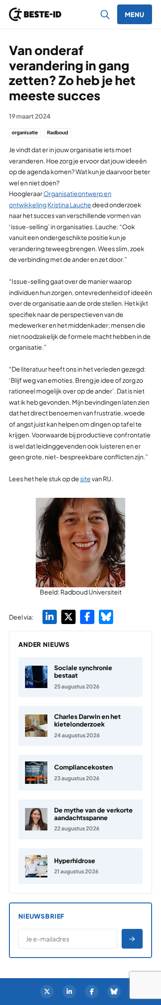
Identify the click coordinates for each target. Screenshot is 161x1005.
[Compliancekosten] (80, 773)
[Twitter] (47, 991)
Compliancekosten (83, 767)
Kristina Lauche (69, 205)
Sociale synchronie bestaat (83, 671)
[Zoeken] (105, 14)
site (85, 479)
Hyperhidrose (74, 860)
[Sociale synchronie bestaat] (80, 677)
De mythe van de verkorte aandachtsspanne (93, 813)
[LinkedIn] (69, 991)
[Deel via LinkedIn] (49, 617)
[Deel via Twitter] (68, 617)
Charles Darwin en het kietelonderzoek (87, 720)
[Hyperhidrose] (80, 866)
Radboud (57, 132)
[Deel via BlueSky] (106, 617)
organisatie (25, 132)
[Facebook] (91, 991)
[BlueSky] (114, 991)
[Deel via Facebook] (87, 617)
